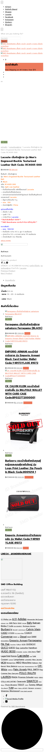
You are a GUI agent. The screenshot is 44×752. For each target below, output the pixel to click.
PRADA (14, 677)
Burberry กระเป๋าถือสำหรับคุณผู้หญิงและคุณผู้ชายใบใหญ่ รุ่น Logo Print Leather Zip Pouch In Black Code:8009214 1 (23, 466)
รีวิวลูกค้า (8, 25)
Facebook (9, 17)
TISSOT (21, 684)
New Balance (12, 666)
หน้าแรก (8, 6)
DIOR (29, 637)
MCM (3, 662)
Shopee (8, 12)
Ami (7, 623)
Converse (7, 637)
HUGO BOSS (8, 651)
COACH (28, 633)
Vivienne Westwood (10, 691)
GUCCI (4, 647)
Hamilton (33, 647)
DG (18, 637)
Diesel (23, 636)
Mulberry (35, 663)
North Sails (21, 666)
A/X (14, 619)
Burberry (6, 629)
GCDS (24, 644)
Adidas (22, 619)
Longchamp (19, 659)
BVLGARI (15, 630)
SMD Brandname (18, 706)
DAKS (15, 637)
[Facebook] (2, 263)
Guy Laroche (22, 647)
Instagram (9, 19)
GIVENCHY (31, 644)
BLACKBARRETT (18, 626)
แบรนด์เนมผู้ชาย (15, 147)
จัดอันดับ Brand (11, 9)
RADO (36, 677)
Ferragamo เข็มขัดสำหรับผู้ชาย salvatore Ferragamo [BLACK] (23, 326)
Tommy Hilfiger (36, 684)
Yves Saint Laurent (26, 691)
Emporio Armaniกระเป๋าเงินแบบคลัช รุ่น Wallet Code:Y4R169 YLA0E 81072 (23, 539)
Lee (31, 656)
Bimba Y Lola (7, 626)
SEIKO (41, 677)
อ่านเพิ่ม (27, 333)
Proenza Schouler (26, 677)
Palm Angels (20, 669)
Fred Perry (13, 644)
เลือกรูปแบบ (27, 402)
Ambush (3, 623)
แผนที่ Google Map (7, 608)
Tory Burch (4, 688)
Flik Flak (5, 644)
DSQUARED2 (5, 641)
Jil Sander (19, 652)
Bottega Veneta (29, 626)
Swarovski (21, 681)
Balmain (36, 623)
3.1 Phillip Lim (6, 619)
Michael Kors (11, 663)
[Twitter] (5, 263)
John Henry (32, 652)
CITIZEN (11, 633)
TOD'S (26, 685)
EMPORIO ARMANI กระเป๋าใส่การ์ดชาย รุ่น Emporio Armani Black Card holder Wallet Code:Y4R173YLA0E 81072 (22, 357)
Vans (16, 688)
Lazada (8, 14)
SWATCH (32, 681)
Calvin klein (33, 629)
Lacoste (23, 268)
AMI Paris (13, 623)
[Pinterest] (7, 263)
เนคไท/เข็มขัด (34, 265)
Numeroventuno (29, 666)
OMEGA (10, 670)
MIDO (18, 662)
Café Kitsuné (22, 630)
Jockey (25, 652)
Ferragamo (35, 640)
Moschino (27, 662)
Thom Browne (11, 684)
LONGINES (28, 660)
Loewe (11, 660)
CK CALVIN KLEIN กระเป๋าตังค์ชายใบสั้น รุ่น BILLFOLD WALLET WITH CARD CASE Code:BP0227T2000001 (23, 391)
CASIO (4, 633)
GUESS (12, 647)
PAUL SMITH (33, 669)
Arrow (24, 623)
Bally (29, 623)
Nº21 (36, 666)
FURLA (19, 644)
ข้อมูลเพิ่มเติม (10, 280)
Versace (31, 688)
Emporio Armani (19, 640)
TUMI (10, 688)
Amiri (20, 623)
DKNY (34, 636)
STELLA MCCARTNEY (9, 681)
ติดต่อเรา (8, 22)
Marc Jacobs (37, 659)
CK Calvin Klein (19, 633)
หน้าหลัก (4, 147)
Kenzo (14, 656)
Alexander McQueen (35, 619)
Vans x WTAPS (22, 688)
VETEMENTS (37, 688)
